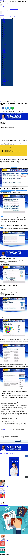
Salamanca (4, 70)
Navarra (4, 42)
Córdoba (4, 71)
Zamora (4, 34)
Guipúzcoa (4, 45)
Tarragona (4, 51)
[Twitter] (6, 108)
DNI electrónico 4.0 (2, 492)
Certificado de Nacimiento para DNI (4, 505)
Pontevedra (4, 23)
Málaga (4, 61)
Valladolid (4, 35)
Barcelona (4, 28)
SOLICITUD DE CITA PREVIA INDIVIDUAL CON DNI (8, 149)
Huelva (4, 67)
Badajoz (4, 55)
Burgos (4, 29)
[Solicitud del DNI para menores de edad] (2, 537)
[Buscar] (0, 2)
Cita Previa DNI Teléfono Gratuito (4, 486)
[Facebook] (2, 108)
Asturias (4, 24)
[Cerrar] (1, 5)
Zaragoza (4, 85)
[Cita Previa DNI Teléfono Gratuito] (2, 483)
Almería (4, 76)
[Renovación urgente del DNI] (2, 496)
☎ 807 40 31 (13, 9)
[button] (25, 146)
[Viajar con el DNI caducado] (2, 550)
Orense (4, 19)
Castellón (4, 63)
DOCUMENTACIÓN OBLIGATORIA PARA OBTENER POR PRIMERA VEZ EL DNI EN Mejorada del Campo (14, 152)
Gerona (4, 41)
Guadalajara (4, 44)
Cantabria (4, 33)
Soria (3, 38)
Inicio (0, 101)
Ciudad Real (4, 37)
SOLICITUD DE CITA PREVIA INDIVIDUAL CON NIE (8, 150)
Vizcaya (4, 26)
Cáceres (4, 54)
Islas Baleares (4, 49)
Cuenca (4, 40)
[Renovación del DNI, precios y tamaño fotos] (2, 543)
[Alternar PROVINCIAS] (12, 18)
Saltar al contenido (2, 0)
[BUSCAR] (26, 456)
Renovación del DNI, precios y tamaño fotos (5, 546)
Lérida (4, 57)
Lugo (3, 20)
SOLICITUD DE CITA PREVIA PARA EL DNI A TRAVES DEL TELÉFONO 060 (11, 151)
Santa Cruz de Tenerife (5, 80)
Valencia (4, 64)
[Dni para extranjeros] (14, 520)
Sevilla (4, 68)
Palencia (4, 30)
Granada (4, 75)
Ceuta (3, 36)
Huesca (4, 43)
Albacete (4, 21)
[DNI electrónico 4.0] (2, 489)
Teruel (4, 46)
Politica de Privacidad (2, 555)
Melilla (4, 62)
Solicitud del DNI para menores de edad (4, 540)
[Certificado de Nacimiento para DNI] (2, 502)
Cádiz (3, 32)
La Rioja (4, 53)
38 (17, 9)
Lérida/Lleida (4, 47)
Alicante (4, 22)
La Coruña (4, 52)
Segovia (4, 73)
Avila (3, 39)
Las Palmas (4, 81)
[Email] (9, 108)
